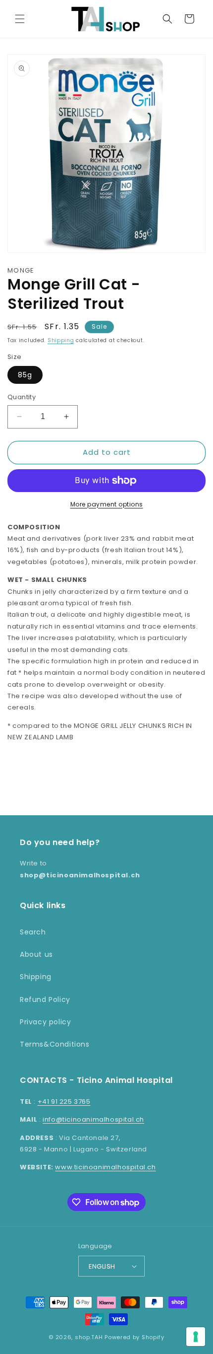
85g (25, 375)
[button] (20, 19)
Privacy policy (45, 1022)
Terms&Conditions (55, 1044)
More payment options (106, 504)
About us (36, 954)
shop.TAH (89, 1337)
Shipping (61, 340)
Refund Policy (45, 999)
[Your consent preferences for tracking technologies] (195, 1336)
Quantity (21, 397)
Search (33, 932)
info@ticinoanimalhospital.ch (93, 1119)
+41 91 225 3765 (64, 1101)
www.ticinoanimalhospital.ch (105, 1167)
